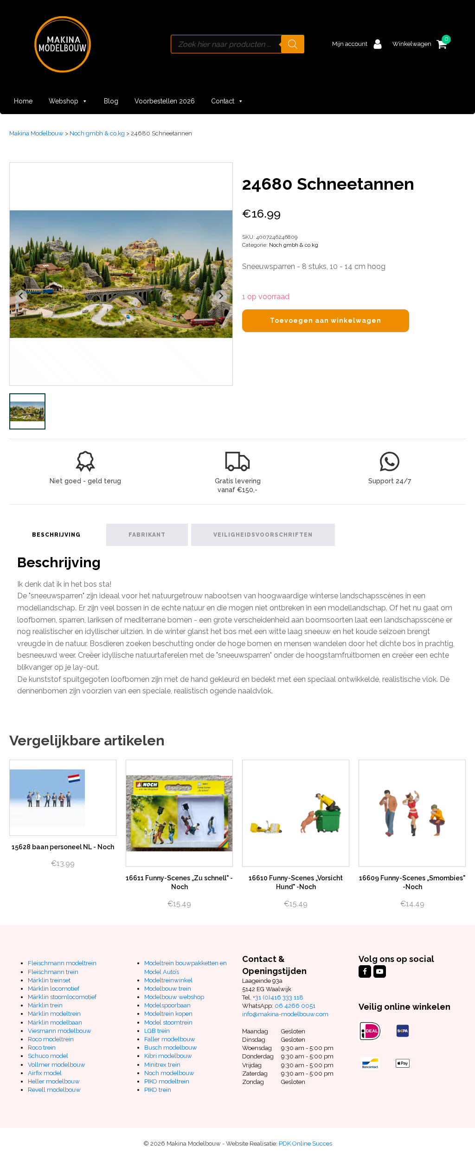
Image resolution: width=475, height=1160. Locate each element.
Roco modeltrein (51, 1039)
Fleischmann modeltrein (62, 963)
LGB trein (157, 1030)
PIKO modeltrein (166, 1081)
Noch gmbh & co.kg (97, 133)
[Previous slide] (21, 296)
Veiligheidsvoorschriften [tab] (263, 535)
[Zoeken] (292, 44)
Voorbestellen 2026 (165, 101)
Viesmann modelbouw (59, 1030)
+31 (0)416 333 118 (278, 997)
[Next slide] (221, 296)
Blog (111, 101)
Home (23, 101)
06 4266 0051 (295, 1005)
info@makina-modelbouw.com (285, 1014)
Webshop (63, 101)
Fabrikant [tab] (147, 535)
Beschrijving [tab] (56, 535)
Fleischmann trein (53, 971)
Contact (222, 101)
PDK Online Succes (305, 1143)
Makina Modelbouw (36, 133)
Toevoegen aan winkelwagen (325, 320)
